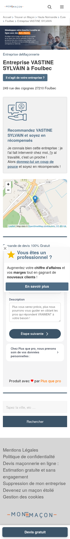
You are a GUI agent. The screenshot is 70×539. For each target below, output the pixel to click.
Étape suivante (32, 334)
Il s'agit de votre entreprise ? (25, 77)
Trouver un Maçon (24, 17)
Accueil (7, 17)
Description (17, 299)
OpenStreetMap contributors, (42, 226)
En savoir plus (37, 286)
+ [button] (8, 184)
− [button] (8, 190)
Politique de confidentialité (29, 456)
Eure (63, 17)
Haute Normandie (47, 17)
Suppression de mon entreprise (34, 483)
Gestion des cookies (23, 496)
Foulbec (9, 21)
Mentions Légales (20, 450)
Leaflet (12, 226)
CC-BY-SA (61, 226)
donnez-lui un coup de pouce (31, 164)
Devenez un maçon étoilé (28, 490)
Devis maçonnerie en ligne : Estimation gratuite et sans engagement (31, 470)
